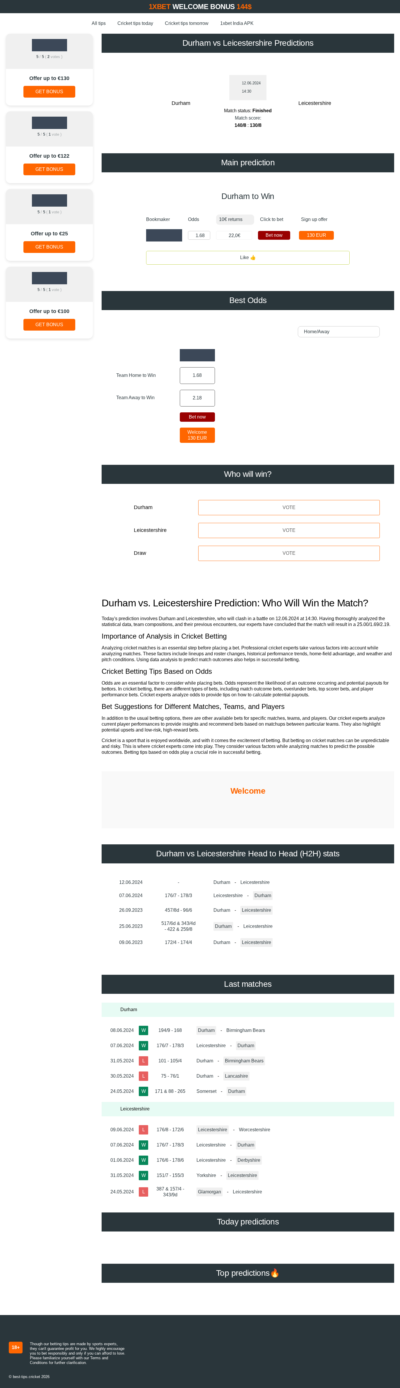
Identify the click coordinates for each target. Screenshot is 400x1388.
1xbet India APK (237, 23)
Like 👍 (248, 257)
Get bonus (49, 91)
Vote (289, 507)
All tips (99, 23)
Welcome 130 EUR (197, 435)
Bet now (274, 235)
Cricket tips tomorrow (186, 23)
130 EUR (316, 235)
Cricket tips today (135, 23)
